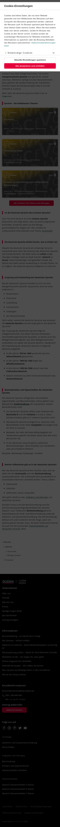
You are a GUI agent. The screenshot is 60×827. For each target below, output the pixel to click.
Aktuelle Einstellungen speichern (30, 60)
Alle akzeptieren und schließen (30, 66)
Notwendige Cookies (20, 53)
